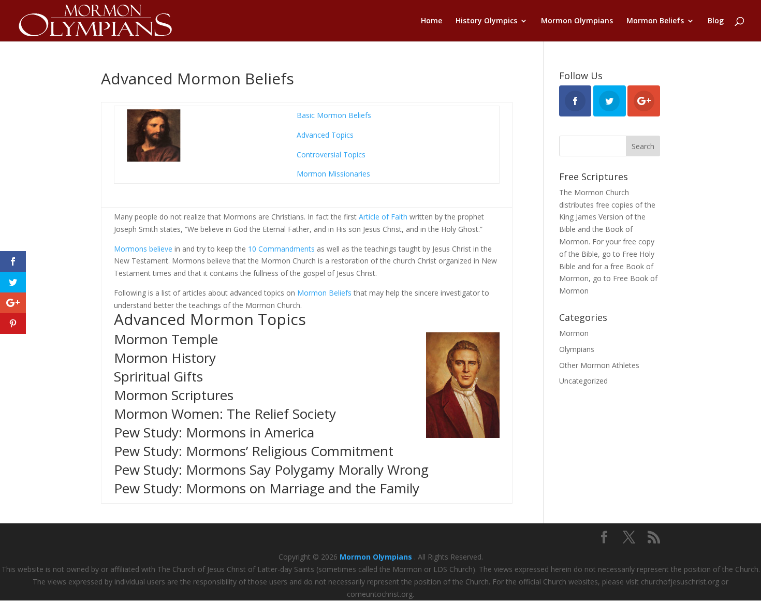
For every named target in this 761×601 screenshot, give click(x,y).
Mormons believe (143, 249)
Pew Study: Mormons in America (214, 432)
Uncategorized (583, 381)
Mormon (574, 333)
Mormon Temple (166, 339)
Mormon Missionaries (333, 174)
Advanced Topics (325, 135)
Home (431, 21)
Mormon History (165, 357)
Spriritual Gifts (158, 376)
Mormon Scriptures (173, 395)
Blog (716, 21)
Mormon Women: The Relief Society (225, 413)
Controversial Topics (331, 154)
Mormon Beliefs (655, 21)
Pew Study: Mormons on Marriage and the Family (266, 488)
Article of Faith (383, 217)
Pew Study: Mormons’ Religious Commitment (253, 451)
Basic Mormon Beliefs (334, 115)
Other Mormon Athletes (599, 365)
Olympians (576, 349)
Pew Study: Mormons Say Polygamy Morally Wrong (271, 469)
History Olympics (486, 21)
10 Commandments (281, 249)
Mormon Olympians (577, 21)
